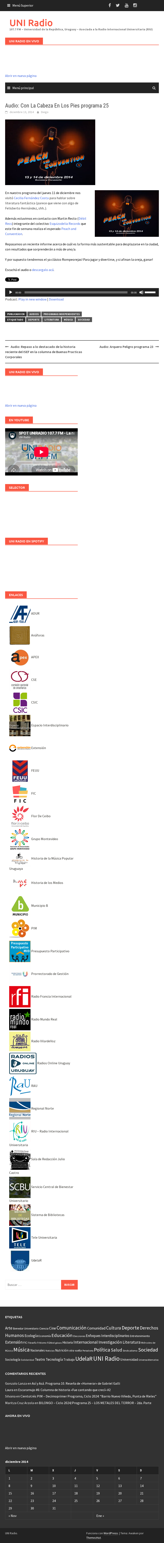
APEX (35, 657)
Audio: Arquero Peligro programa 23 (126, 347)
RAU (34, 1086)
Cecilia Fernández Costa (31, 198)
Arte (8, 1328)
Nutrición (62, 1350)
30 (32, 1508)
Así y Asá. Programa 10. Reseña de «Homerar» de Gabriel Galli (76, 1383)
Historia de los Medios (47, 882)
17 (54, 1493)
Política (102, 1349)
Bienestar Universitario (26, 1328)
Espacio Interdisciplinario (50, 725)
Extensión (38, 748)
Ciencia (43, 1328)
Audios (34, 314)
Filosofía (32, 1342)
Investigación (110, 1342)
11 (76, 1486)
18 (76, 1493)
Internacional (85, 1342)
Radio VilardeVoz (43, 1041)
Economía (44, 1336)
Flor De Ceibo (41, 816)
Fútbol (51, 1342)
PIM (34, 928)
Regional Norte (42, 1108)
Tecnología (54, 1359)
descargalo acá (43, 270)
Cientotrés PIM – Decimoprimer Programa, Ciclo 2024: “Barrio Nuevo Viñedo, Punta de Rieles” (88, 1396)
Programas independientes (62, 314)
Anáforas (37, 635)
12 (98, 1486)
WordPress (111, 1533)
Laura (9, 1390)
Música (68, 319)
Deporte (34, 319)
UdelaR (36, 1260)
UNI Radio (31, 22)
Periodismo (87, 1350)
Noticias (49, 1350)
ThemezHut (93, 1538)
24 (54, 1501)
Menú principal (23, 88)
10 (54, 1486)
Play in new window (32, 299)
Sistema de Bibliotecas (47, 1215)
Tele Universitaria (44, 1237)
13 (120, 1486)
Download (56, 299)
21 (142, 1493)
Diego (44, 112)
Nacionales (37, 1350)
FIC (33, 793)
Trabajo (69, 1359)
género (58, 1342)
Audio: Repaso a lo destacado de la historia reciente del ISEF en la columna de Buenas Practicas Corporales (43, 352)
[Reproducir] (11, 292)
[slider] (151, 292)
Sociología (12, 1359)
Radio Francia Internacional (51, 996)
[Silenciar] (141, 292)
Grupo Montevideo (44, 839)
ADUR (35, 613)
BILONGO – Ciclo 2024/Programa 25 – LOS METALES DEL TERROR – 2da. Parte (95, 1403)
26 (98, 1501)
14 (142, 1486)
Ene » (100, 1516)
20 (120, 1493)
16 (32, 1493)
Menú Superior (22, 5)
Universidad (129, 1359)
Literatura (51, 319)
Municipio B (39, 905)
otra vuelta (75, 1350)
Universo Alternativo (148, 1359)
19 (98, 1493)
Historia (67, 1342)
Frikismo (42, 1342)
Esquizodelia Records (65, 223)
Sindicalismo (130, 1350)
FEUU (35, 770)
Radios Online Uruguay (53, 1063)
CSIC (34, 702)
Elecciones (79, 1336)
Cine (52, 1328)
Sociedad (84, 319)
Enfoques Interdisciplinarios (107, 1335)
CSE (34, 679)
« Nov (12, 1516)
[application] (82, 292)
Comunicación (71, 1328)
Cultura (113, 1328)
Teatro (40, 1359)
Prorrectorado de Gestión (50, 974)
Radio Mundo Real (44, 1019)
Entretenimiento (140, 1336)
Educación (62, 1335)
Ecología (31, 1335)
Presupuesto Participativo (50, 951)
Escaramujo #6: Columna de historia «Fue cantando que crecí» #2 (64, 1390)
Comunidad (96, 1328)
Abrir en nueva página (21, 76)
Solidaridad (27, 1359)
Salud (116, 1350)
